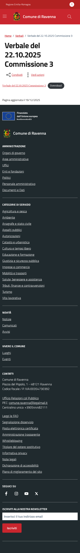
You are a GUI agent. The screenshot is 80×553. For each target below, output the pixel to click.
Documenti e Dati (13, 190)
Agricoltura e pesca (14, 211)
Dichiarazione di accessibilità (20, 465)
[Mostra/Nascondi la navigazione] (4, 16)
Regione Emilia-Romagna (18, 4)
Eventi (6, 359)
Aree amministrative (15, 159)
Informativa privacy (14, 453)
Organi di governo (13, 152)
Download (56, 85)
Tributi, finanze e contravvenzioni (23, 285)
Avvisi (6, 331)
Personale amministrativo (18, 183)
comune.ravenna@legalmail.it (28, 402)
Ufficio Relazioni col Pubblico (20, 398)
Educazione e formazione (18, 254)
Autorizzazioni (11, 236)
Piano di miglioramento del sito (22, 471)
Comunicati (9, 325)
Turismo (7, 291)
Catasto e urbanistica (16, 242)
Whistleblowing (12, 440)
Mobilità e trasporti (14, 273)
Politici (6, 177)
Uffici (5, 165)
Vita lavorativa (11, 298)
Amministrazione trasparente (21, 434)
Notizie (6, 319)
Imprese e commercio (16, 267)
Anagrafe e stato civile (16, 223)
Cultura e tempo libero (16, 248)
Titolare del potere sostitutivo (21, 446)
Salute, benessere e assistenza (22, 279)
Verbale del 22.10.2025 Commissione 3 (24, 85)
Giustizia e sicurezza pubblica (20, 260)
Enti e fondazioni (13, 171)
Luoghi (6, 352)
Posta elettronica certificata (20, 428)
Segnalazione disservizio (17, 422)
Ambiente (8, 217)
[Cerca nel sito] (69, 16)
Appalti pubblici (12, 229)
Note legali (9, 459)
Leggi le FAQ (10, 416)
